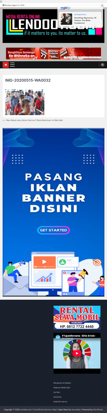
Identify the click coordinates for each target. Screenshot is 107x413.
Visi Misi (57, 392)
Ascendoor (76, 409)
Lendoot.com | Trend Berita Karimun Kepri (38, 409)
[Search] (103, 65)
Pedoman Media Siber (62, 387)
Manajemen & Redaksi (62, 382)
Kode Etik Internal (60, 401)
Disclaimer (58, 396)
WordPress (98, 409)
